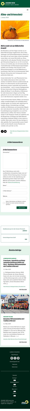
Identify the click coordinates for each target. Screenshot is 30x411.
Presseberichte (22, 286)
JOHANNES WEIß (10, 3)
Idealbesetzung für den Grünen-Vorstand (15, 230)
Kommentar (6, 152)
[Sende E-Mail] (5, 131)
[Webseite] (18, 358)
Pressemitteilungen (22, 339)
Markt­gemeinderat (21, 131)
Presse (16, 339)
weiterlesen (23, 289)
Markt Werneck (13, 131)
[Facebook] (11, 358)
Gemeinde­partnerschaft (15, 238)
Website (5, 196)
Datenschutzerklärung (14, 182)
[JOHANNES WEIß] (3, 3)
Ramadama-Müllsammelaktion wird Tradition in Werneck (13, 320)
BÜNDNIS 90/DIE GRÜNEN (12, 5)
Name (5, 185)
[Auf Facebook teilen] (2, 131)
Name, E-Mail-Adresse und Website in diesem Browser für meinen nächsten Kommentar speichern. (16, 203)
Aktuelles (5, 339)
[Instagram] (15, 358)
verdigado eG (9, 403)
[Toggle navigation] (27, 10)
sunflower (11, 402)
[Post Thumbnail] (15, 304)
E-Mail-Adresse (7, 191)
